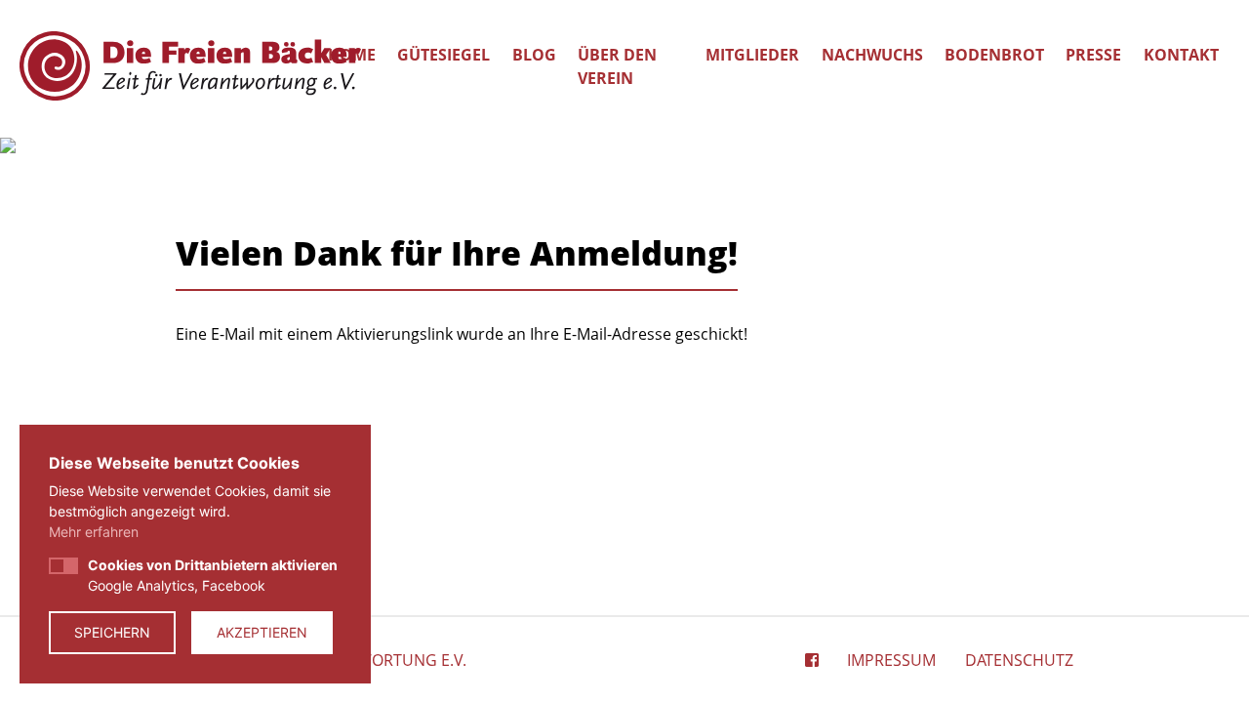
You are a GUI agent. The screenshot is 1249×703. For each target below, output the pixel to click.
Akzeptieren (262, 632)
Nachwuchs (872, 54)
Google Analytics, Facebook (213, 575)
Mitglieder (752, 54)
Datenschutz (1019, 660)
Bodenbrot (994, 54)
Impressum (891, 660)
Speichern (112, 632)
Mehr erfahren (94, 531)
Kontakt (1181, 54)
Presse (1093, 54)
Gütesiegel (443, 54)
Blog (534, 54)
